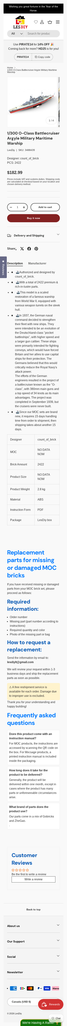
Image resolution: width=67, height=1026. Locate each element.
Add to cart (45, 207)
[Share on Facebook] (29, 248)
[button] (50, 22)
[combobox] (33, 33)
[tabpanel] (33, 397)
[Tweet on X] (22, 248)
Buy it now (33, 218)
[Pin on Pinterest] (36, 248)
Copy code (44, 56)
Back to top (33, 909)
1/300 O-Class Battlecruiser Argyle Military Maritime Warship (32, 71)
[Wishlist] (36, 22)
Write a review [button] (33, 879)
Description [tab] (15, 263)
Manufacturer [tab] (37, 263)
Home (10, 68)
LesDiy (11, 150)
